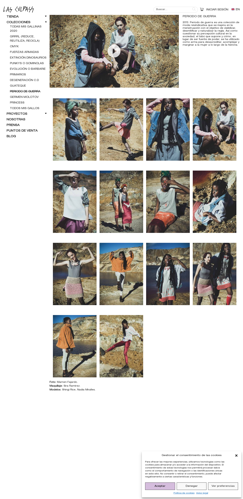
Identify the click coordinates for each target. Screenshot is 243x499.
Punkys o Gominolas (27, 63)
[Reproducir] (54, 84)
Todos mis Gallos (24, 108)
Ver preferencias (223, 486)
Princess (17, 103)
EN (237, 9)
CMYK (14, 46)
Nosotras (16, 119)
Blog (11, 136)
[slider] (111, 84)
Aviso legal (202, 493)
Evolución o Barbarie (28, 69)
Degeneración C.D (24, 80)
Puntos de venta (22, 130)
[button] (236, 455)
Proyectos (17, 114)
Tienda (13, 16)
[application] (114, 51)
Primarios (18, 75)
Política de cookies (184, 493)
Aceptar (160, 486)
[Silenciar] (169, 84)
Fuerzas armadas (24, 52)
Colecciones (18, 22)
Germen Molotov (24, 97)
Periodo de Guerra (25, 91)
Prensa (13, 125)
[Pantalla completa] (174, 84)
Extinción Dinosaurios (28, 58)
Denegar (192, 486)
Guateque (18, 86)
